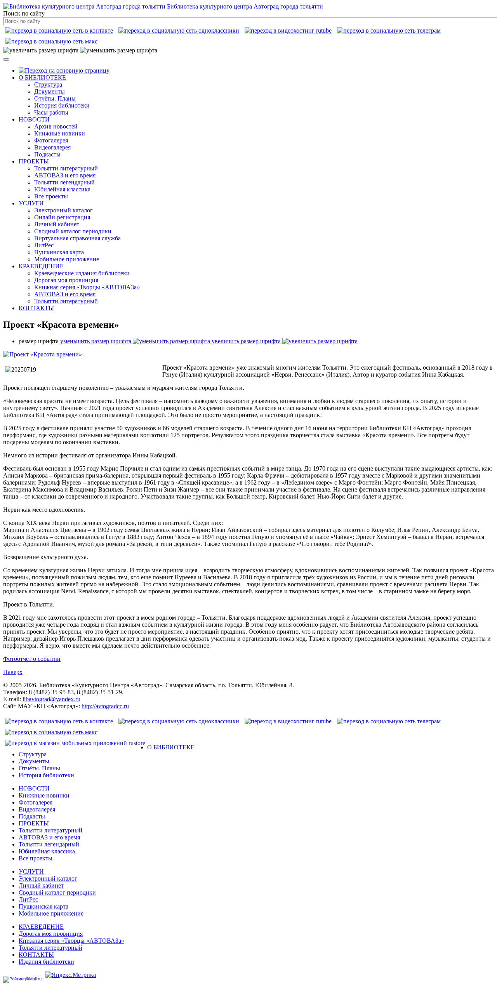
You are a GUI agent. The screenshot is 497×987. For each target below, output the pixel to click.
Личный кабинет (56, 224)
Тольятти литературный (66, 168)
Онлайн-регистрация (62, 217)
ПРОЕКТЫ (34, 161)
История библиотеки (62, 105)
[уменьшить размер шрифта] (118, 50)
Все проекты (51, 196)
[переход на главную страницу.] (64, 70)
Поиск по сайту (24, 13)
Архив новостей (56, 126)
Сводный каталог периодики (72, 231)
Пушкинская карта (59, 252)
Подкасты (47, 154)
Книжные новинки (59, 133)
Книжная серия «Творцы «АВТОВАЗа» (87, 287)
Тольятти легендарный (64, 182)
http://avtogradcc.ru (105, 706)
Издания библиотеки (46, 961)
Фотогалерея (51, 140)
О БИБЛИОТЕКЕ (42, 77)
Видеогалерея (52, 147)
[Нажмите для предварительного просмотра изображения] (42, 354)
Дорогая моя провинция (66, 280)
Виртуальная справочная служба (77, 238)
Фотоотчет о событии (32, 658)
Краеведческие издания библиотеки (82, 273)
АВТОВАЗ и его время (65, 175)
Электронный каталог (63, 210)
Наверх (13, 672)
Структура (48, 84)
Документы (49, 91)
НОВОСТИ (34, 119)
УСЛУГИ (31, 203)
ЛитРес (44, 245)
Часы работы (51, 112)
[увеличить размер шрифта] (40, 50)
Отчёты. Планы (55, 98)
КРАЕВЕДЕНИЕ (41, 266)
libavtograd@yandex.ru (51, 699)
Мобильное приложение (66, 259)
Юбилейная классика (62, 189)
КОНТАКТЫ (36, 308)
